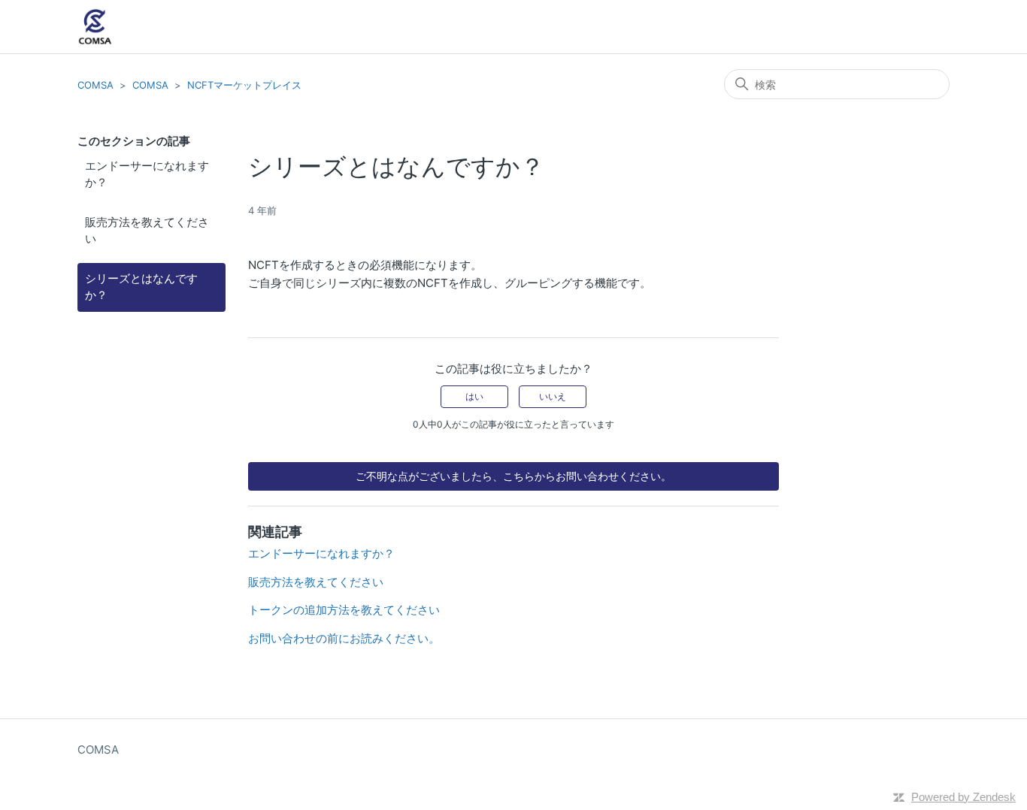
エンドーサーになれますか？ (147, 174)
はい (474, 396)
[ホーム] (95, 26)
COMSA (95, 85)
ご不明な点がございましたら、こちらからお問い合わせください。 (513, 476)
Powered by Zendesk (963, 796)
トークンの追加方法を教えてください (344, 610)
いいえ (552, 396)
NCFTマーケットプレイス (244, 85)
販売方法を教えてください (147, 230)
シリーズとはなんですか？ (141, 287)
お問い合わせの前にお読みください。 (344, 638)
